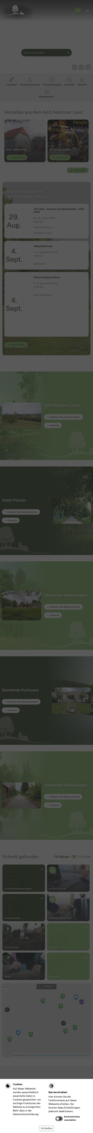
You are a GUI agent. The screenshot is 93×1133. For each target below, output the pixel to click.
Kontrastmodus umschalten (72, 1118)
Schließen (46, 1128)
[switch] (59, 1118)
